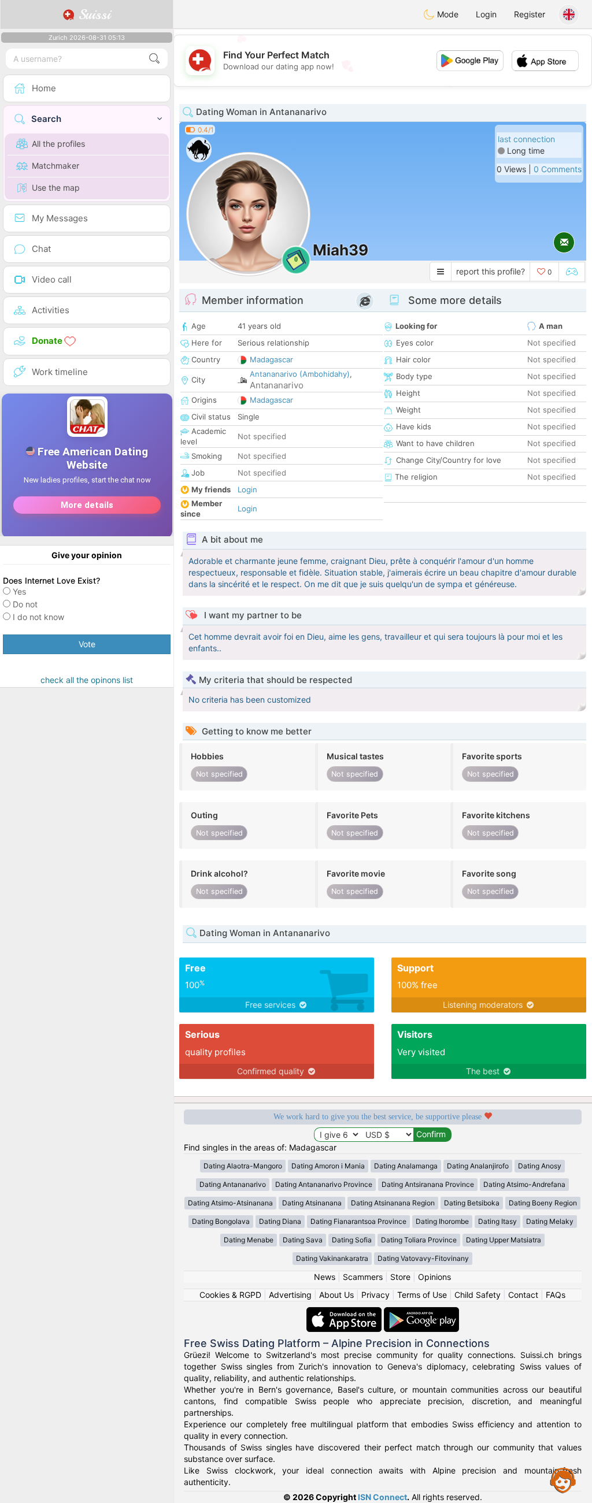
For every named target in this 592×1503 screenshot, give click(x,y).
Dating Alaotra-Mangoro (243, 1165)
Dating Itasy (497, 1221)
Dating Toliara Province (419, 1239)
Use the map (56, 187)
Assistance (563, 1479)
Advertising (290, 1295)
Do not (25, 604)
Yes (19, 591)
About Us (336, 1295)
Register (529, 14)
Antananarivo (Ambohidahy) (300, 373)
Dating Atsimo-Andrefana (524, 1184)
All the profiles (58, 144)
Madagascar (271, 359)
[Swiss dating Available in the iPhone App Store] (345, 1313)
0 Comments (558, 169)
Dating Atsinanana (312, 1202)
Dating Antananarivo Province (323, 1184)
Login (486, 14)
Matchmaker (55, 165)
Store (400, 1277)
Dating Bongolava (221, 1221)
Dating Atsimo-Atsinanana (230, 1202)
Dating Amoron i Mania (328, 1165)
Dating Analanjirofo (478, 1165)
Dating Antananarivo (232, 1184)
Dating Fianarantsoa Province (358, 1221)
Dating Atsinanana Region (393, 1202)
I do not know (38, 617)
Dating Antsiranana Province (428, 1184)
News (324, 1277)
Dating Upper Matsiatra (503, 1239)
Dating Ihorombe (442, 1221)
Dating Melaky (550, 1221)
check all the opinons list (86, 680)
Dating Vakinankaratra (332, 1258)
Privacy (375, 1295)
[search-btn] (154, 59)
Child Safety (477, 1295)
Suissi (92, 14)
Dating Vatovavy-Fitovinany (423, 1258)
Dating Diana (280, 1221)
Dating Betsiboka (472, 1202)
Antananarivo (277, 385)
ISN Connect (382, 1497)
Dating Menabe (248, 1239)
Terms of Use (422, 1295)
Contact (523, 1295)
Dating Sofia (352, 1239)
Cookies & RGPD (230, 1295)
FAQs (555, 1295)
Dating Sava (303, 1239)
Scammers (363, 1277)
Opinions (434, 1277)
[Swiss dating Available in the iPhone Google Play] (421, 1313)
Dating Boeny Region (543, 1202)
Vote (87, 644)
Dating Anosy (539, 1165)
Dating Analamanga (406, 1165)
